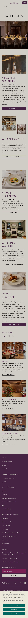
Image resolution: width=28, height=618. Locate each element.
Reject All (14, 609)
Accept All (14, 613)
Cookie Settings (14, 605)
